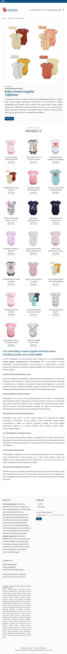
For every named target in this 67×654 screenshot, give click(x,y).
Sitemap (23, 648)
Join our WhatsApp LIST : (44, 512)
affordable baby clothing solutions (44, 426)
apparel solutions (9, 536)
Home (4, 18)
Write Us (9, 119)
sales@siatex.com (54, 10)
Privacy (30, 648)
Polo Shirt (41, 507)
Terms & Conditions (40, 648)
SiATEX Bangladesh (10, 504)
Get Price (11, 162)
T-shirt (40, 504)
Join (39, 519)
